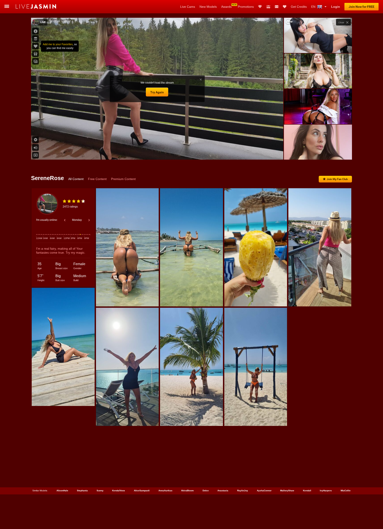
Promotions (246, 6)
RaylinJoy (242, 490)
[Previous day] (65, 220)
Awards (226, 6)
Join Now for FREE (361, 6)
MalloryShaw (287, 490)
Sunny (100, 490)
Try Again (157, 92)
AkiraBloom (187, 490)
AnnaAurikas (165, 490)
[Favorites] (284, 6)
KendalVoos (118, 490)
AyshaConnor (264, 490)
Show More (318, 152)
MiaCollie (346, 490)
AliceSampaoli (142, 490)
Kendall (307, 490)
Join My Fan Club (337, 179)
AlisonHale (62, 490)
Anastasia (222, 490)
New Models (208, 6)
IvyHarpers (326, 490)
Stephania (82, 490)
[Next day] (89, 220)
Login (335, 6)
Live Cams (187, 6)
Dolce (206, 490)
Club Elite (260, 6)
